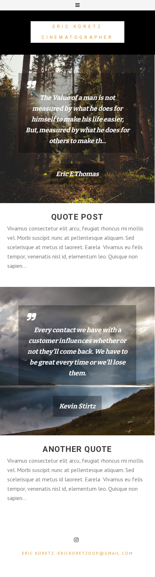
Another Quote (77, 449)
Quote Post (77, 216)
